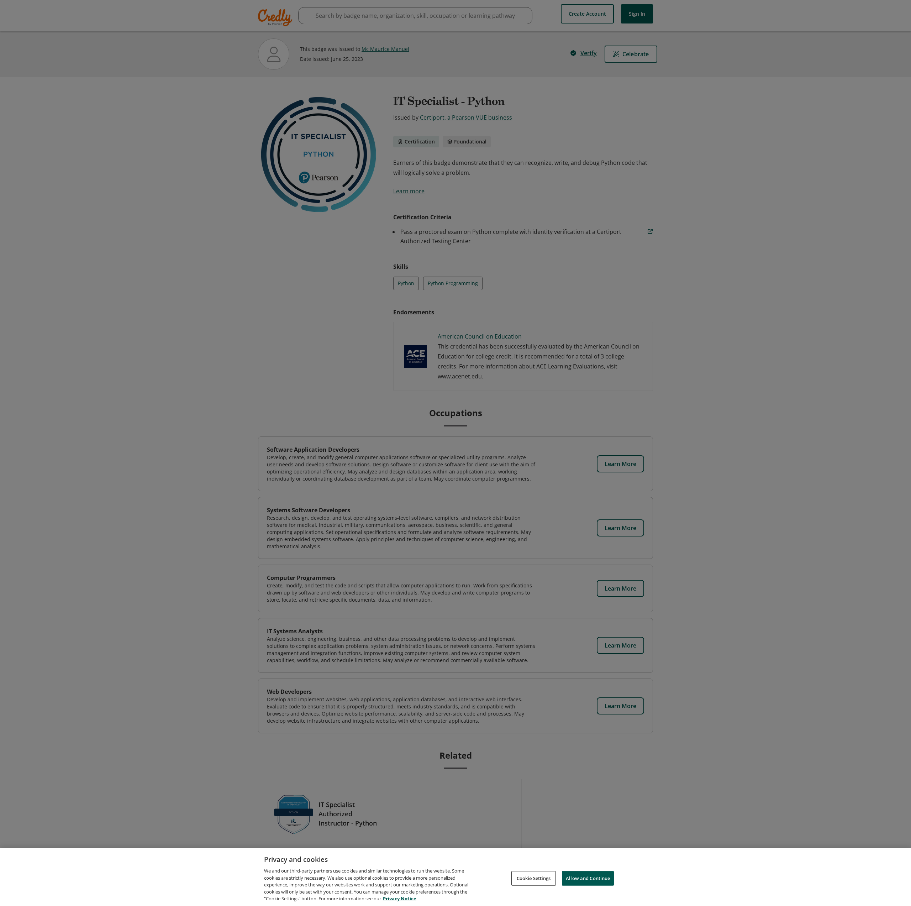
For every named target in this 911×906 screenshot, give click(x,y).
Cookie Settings (534, 878)
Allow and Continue (588, 878)
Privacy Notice (399, 898)
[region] (455, 877)
